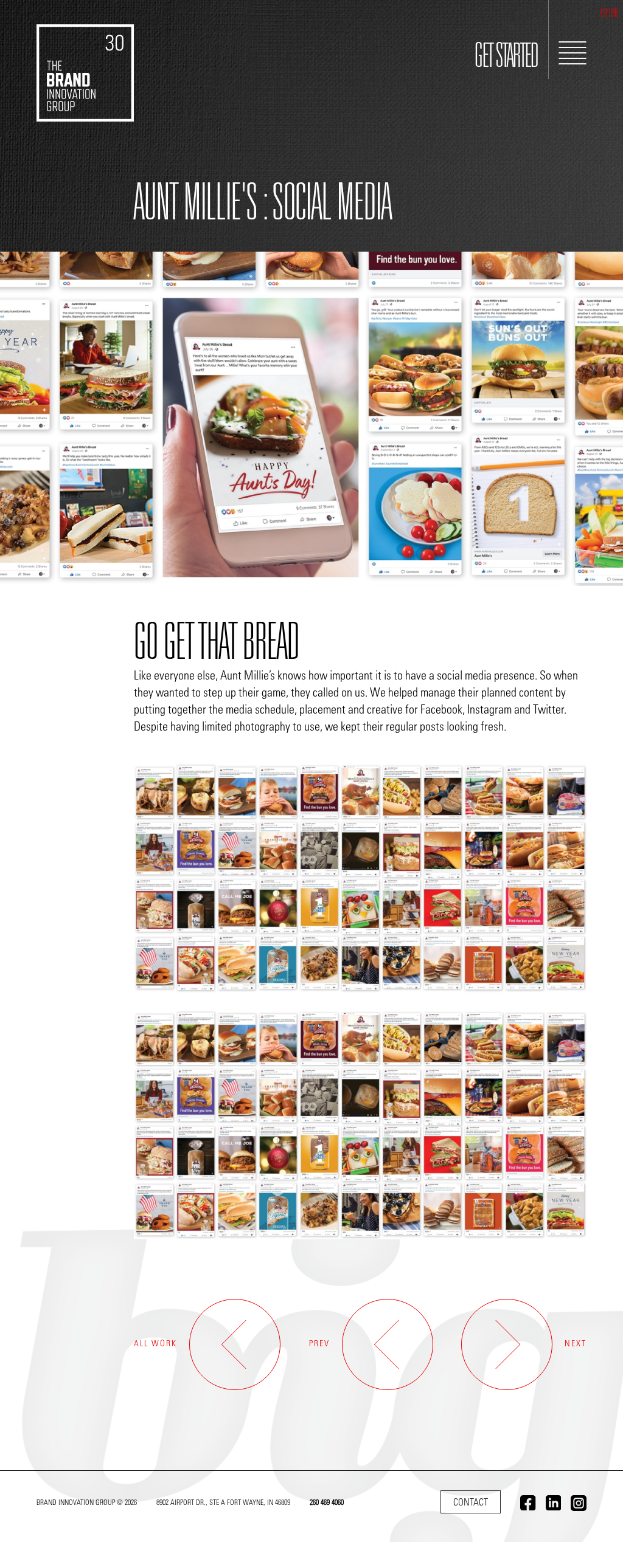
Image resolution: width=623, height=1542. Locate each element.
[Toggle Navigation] (572, 53)
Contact (470, 1503)
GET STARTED (506, 58)
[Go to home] (85, 61)
